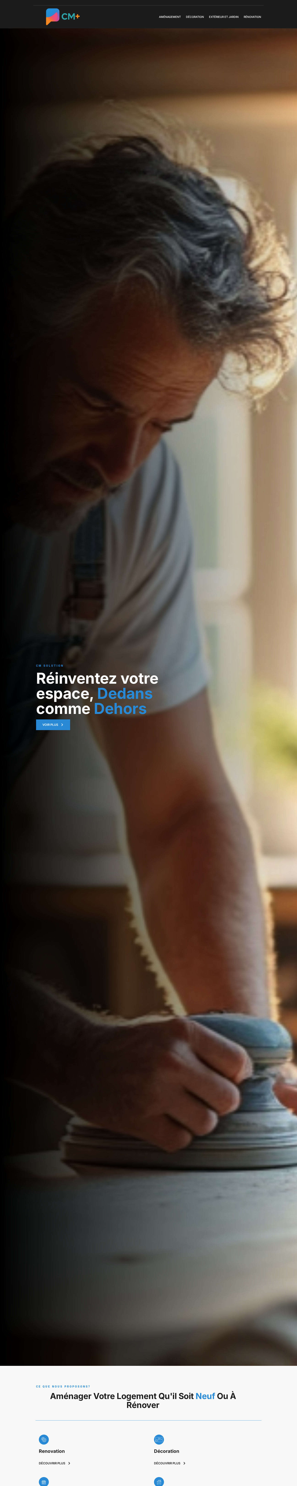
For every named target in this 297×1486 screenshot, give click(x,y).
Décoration (195, 17)
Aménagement (170, 17)
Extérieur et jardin (224, 17)
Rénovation (252, 17)
